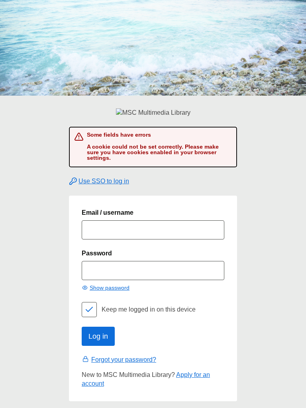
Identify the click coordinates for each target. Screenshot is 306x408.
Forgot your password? (123, 359)
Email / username (107, 212)
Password (97, 253)
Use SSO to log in (103, 181)
